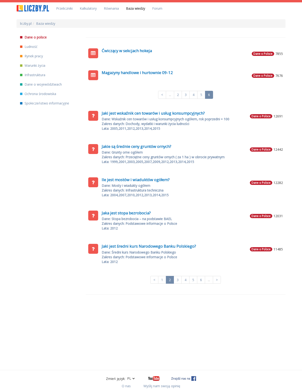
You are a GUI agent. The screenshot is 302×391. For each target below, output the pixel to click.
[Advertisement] (186, 332)
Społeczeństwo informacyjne (46, 103)
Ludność (31, 46)
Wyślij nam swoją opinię (161, 386)
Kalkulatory (88, 8)
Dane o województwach (43, 84)
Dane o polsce (35, 37)
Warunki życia (34, 65)
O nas (126, 386)
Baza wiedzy (135, 8)
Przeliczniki (64, 8)
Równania (111, 8)
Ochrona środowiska (40, 94)
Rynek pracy (33, 56)
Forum (157, 8)
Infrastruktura (34, 75)
